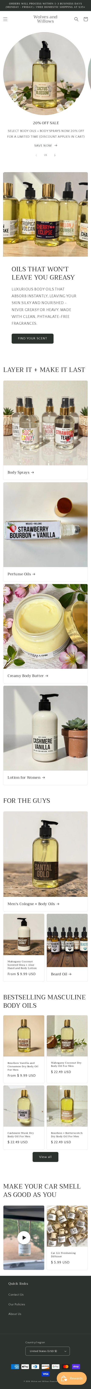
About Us (14, 1314)
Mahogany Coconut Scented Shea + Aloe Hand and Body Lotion (22, 965)
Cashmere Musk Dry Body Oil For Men (21, 1135)
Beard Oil (59, 974)
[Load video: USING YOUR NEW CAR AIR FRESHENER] (23, 1238)
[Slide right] (54, 155)
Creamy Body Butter (26, 676)
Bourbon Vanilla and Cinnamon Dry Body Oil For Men (23, 1067)
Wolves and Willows (40, 1381)
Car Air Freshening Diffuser (63, 1255)
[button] (5, 19)
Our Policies (16, 1304)
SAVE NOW (43, 145)
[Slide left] (36, 155)
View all (45, 1157)
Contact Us (16, 1294)
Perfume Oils (19, 574)
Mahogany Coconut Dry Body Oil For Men (66, 1064)
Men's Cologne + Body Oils (31, 904)
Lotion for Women (24, 777)
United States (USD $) (43, 1351)
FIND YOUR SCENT (32, 338)
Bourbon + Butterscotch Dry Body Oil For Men (67, 1135)
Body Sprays (19, 472)
